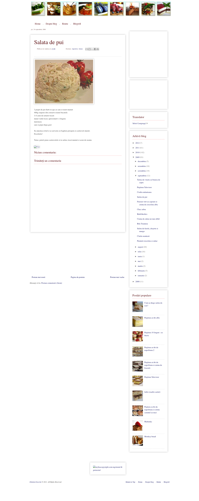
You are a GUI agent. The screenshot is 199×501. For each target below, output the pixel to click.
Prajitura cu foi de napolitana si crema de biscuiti (153, 365)
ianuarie (141, 275)
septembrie (142, 175)
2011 (137, 147)
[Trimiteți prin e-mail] (86, 49)
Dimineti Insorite (36, 482)
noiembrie (142, 166)
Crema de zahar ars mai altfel (148, 218)
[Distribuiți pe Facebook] (95, 49)
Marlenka (148, 421)
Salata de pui (142, 197)
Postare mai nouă (38, 277)
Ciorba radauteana (144, 192)
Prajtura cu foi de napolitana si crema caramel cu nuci (152, 409)
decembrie (142, 161)
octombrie (142, 170)
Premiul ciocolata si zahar (147, 241)
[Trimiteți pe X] (92, 49)
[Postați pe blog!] (89, 49)
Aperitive (75, 49)
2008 (137, 281)
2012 (137, 143)
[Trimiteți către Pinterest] (97, 49)
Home (37, 23)
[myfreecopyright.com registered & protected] (108, 470)
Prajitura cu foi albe (152, 317)
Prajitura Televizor (144, 187)
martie (140, 266)
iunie (140, 256)
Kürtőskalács (142, 214)
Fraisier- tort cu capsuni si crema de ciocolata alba (147, 203)
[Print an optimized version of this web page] (36, 147)
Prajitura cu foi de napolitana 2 (151, 349)
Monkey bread (150, 436)
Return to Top (131, 482)
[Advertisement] (51, 254)
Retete (65, 23)
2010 (137, 152)
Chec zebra (141, 209)
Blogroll (77, 23)
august (140, 247)
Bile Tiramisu (142, 223)
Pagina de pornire (78, 277)
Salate (81, 49)
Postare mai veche (117, 277)
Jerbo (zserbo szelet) (152, 392)
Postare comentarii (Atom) (51, 283)
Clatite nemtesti (143, 236)
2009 (137, 157)
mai (139, 261)
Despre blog (51, 23)
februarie (141, 270)
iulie (140, 251)
